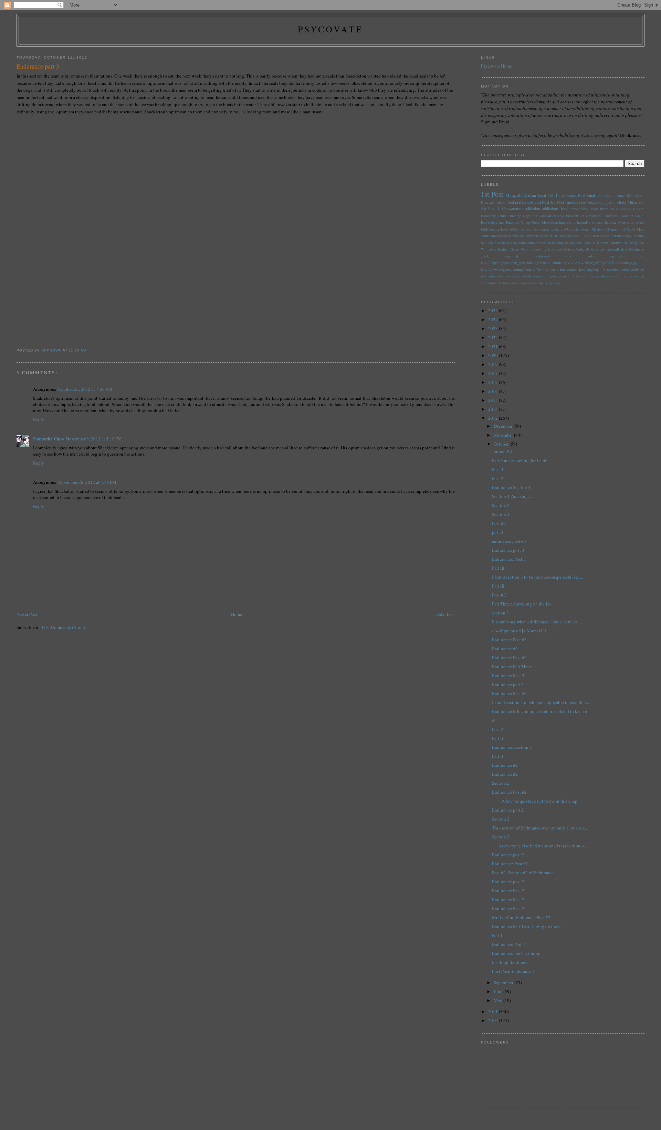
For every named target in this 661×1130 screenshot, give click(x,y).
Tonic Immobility (533, 249)
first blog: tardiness (509, 962)
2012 (493, 418)
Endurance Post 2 (508, 890)
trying (548, 283)
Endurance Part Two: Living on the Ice (528, 926)
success (638, 276)
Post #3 (499, 523)
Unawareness (512, 208)
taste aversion (602, 208)
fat (642, 256)
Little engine (490, 229)
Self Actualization (503, 242)
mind (625, 269)
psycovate (331, 29)
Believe (638, 208)
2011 (493, 1011)
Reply (38, 419)
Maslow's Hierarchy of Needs (614, 229)
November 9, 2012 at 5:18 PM (94, 439)
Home (236, 614)
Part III (498, 568)
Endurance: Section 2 (512, 747)
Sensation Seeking (550, 242)
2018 (493, 373)
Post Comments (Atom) (63, 627)
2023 (493, 328)
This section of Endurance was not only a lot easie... (540, 828)
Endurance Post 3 (508, 675)
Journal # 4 (502, 451)
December (503, 426)
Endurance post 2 (508, 855)
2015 (493, 400)
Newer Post (27, 614)
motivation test (492, 276)
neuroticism (541, 276)
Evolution (626, 215)
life (602, 269)
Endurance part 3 (508, 684)
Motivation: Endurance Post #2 (521, 917)
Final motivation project (606, 195)
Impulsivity (567, 222)
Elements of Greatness (583, 215)
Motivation (635, 195)
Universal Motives (561, 249)
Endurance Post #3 (509, 640)
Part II (497, 738)
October (502, 444)
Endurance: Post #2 (510, 864)
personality (579, 208)
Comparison (547, 215)
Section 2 (501, 505)
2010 (493, 1020)
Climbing (514, 215)
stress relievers (621, 276)
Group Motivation (544, 222)
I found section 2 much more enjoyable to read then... (541, 702)
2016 (493, 391)
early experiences (606, 256)
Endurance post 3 (508, 550)
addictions (550, 208)
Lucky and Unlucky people (570, 229)
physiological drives (566, 276)
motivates (637, 269)
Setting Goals (575, 242)
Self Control (527, 242)
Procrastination (493, 202)
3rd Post (557, 202)
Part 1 (497, 935)
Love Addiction (512, 229)
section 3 (500, 613)
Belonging (488, 215)
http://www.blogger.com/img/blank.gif (508, 269)
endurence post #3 (509, 541)
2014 (493, 409)
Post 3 (587, 235)
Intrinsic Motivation (619, 222)
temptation (488, 283)
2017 (493, 382)
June (498, 991)
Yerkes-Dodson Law (591, 249)
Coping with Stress (611, 202)
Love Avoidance (537, 229)
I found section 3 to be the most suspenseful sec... (537, 577)
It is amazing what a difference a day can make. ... (537, 622)
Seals (485, 242)
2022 (493, 337)
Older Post (445, 614)
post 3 (497, 532)
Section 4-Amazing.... (512, 496)
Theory (515, 249)
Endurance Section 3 (511, 487)
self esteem (590, 276)
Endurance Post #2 (509, 792)
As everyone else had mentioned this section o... (539, 846)
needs (527, 276)
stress (605, 276)
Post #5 (565, 235)
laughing (592, 269)
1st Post (492, 194)
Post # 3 (499, 595)
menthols (613, 269)
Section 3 (501, 514)
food (564, 208)
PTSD (554, 235)
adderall (613, 249)
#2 (494, 720)
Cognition (530, 215)
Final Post (546, 195)
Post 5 (607, 235)
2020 (493, 355)
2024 (493, 319)
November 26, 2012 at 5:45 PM (87, 482)
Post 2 (576, 235)
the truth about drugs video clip (520, 283)
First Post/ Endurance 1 (513, 971)
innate (553, 269)
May (498, 1000)
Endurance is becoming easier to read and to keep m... (541, 711)
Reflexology (622, 235)
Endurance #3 (505, 648)
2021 (493, 346)
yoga (556, 283)
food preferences (520, 202)
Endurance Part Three (512, 666)
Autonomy (623, 208)
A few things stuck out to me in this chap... (536, 801)
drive (568, 256)
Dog (561, 215)
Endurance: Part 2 (508, 944)
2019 (493, 364)
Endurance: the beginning (516, 953)
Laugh (640, 222)
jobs (582, 269)
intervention (568, 269)
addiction (532, 208)
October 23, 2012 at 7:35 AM (85, 389)
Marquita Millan (521, 195)
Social (590, 242)
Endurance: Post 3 (509, 559)
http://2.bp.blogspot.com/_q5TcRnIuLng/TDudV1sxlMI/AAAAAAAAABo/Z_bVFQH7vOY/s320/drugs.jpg (559, 262)
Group (525, 222)
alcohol (625, 249)
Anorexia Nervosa (580, 202)
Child (502, 215)
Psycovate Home (496, 66)
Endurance (610, 215)
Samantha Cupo (48, 438)
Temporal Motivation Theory (617, 242)
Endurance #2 (505, 765)
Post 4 (597, 235)
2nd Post (542, 202)
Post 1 (494, 208)
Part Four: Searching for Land (519, 460)
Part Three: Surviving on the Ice (521, 604)
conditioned (541, 256)
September (504, 982)
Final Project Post (571, 195)
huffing (543, 269)
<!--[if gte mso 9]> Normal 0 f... (520, 631)
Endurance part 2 (508, 810)
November (504, 435)
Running (638, 235)
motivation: (513, 276)
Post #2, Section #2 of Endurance (523, 872)
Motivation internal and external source (520, 235)
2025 (493, 310)
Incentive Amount (590, 222)
